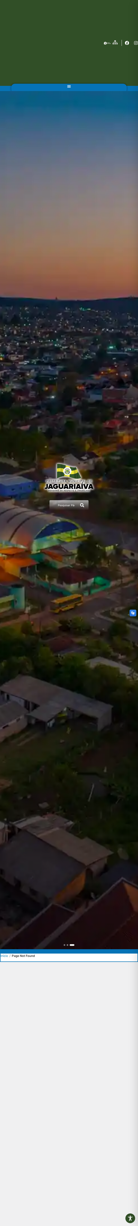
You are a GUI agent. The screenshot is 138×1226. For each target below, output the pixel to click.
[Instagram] (136, 43)
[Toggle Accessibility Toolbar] (130, 1218)
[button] (69, 86)
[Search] (83, 505)
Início (4, 956)
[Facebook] (127, 43)
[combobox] (63, 505)
